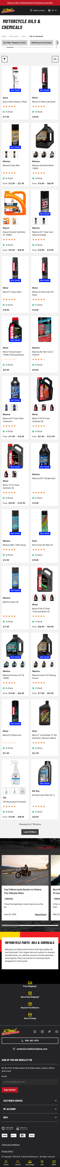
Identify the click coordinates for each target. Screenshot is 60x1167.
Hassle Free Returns (30, 1008)
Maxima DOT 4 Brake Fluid (43, 478)
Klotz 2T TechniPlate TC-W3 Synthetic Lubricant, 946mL (44, 736)
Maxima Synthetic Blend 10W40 (43, 166)
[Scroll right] (56, 47)
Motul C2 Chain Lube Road (43, 102)
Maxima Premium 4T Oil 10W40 (13, 676)
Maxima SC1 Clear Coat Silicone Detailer (42, 233)
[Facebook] (34, 1031)
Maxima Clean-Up (10, 602)
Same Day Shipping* (30, 997)
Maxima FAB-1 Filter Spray (14, 545)
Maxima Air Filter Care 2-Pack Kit (43, 353)
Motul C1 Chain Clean (12, 292)
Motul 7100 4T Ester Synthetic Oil (41, 420)
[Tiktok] (49, 1031)
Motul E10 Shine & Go (12, 735)
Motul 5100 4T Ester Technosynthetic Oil (41, 610)
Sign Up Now (10, 1090)
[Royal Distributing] (8, 10)
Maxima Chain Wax (11, 165)
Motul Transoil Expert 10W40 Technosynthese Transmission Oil (13, 353)
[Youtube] (56, 1031)
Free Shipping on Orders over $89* (30, 3)
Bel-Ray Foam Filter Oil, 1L (43, 795)
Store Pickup (30, 1018)
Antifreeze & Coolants (41, 43)
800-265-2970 (32, 1041)
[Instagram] (42, 1031)
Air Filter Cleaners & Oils (14, 43)
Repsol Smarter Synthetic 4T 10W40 (14, 233)
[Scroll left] (4, 47)
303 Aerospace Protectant (14, 802)
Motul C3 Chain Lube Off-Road (43, 293)
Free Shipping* (30, 986)
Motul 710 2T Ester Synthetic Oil (11, 486)
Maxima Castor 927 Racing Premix (44, 676)
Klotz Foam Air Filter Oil (42, 545)
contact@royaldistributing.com (32, 1049)
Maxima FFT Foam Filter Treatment (13, 420)
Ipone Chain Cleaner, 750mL (15, 102)
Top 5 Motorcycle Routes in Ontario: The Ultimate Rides (23, 891)
